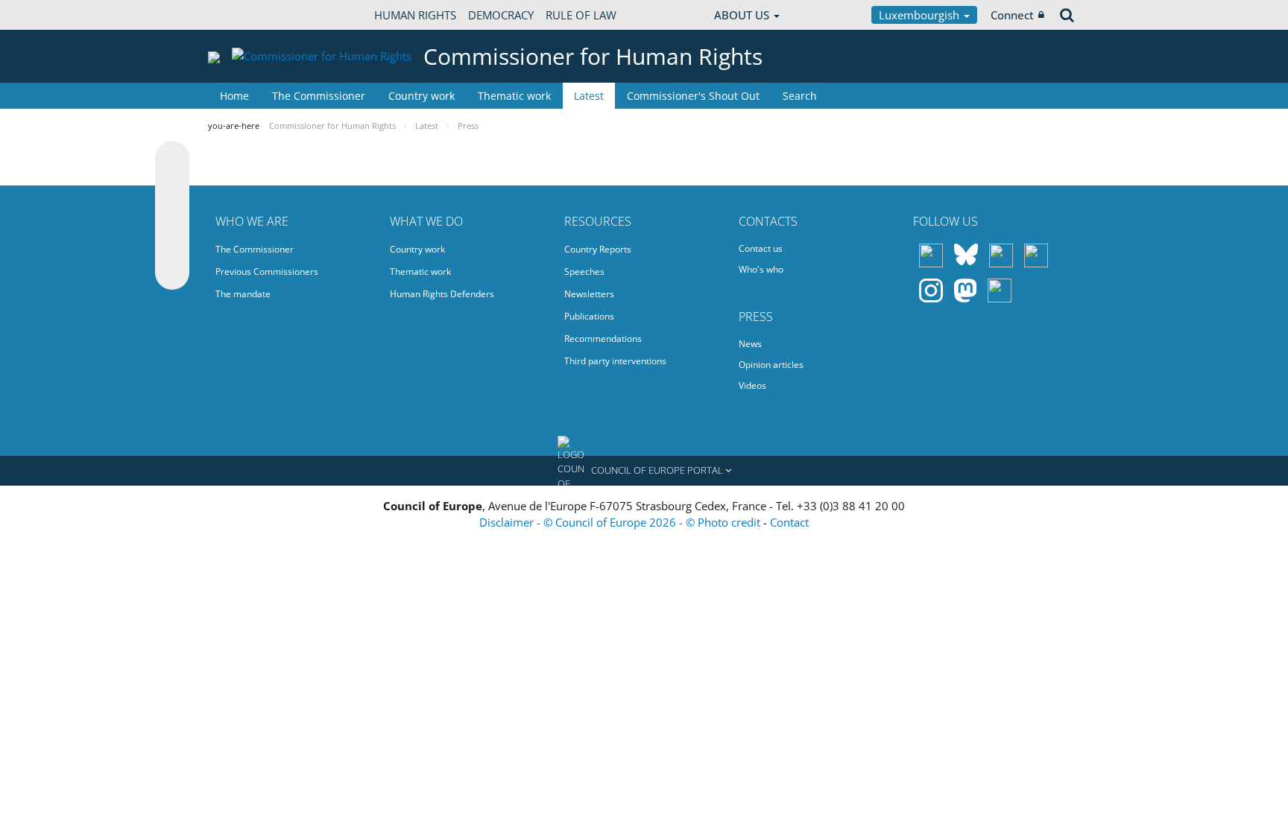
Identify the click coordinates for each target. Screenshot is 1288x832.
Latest (589, 96)
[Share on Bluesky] (172, 159)
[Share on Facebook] (172, 216)
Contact (789, 522)
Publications (589, 316)
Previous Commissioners (266, 271)
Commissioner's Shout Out (693, 96)
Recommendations (603, 338)
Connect (1012, 14)
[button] (644, 471)
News (750, 343)
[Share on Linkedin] (172, 244)
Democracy (501, 14)
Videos (752, 385)
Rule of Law (581, 14)
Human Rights (415, 14)
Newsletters (589, 294)
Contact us (761, 248)
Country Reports (597, 249)
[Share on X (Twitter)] (172, 188)
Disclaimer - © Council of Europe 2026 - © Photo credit (621, 522)
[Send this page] (172, 272)
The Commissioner (318, 96)
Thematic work (514, 96)
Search (800, 96)
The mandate (243, 294)
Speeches (584, 271)
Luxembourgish (920, 14)
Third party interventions (615, 361)
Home (234, 96)
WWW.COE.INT (245, 15)
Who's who (761, 269)
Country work (421, 96)
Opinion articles (771, 364)
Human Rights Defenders (442, 294)
